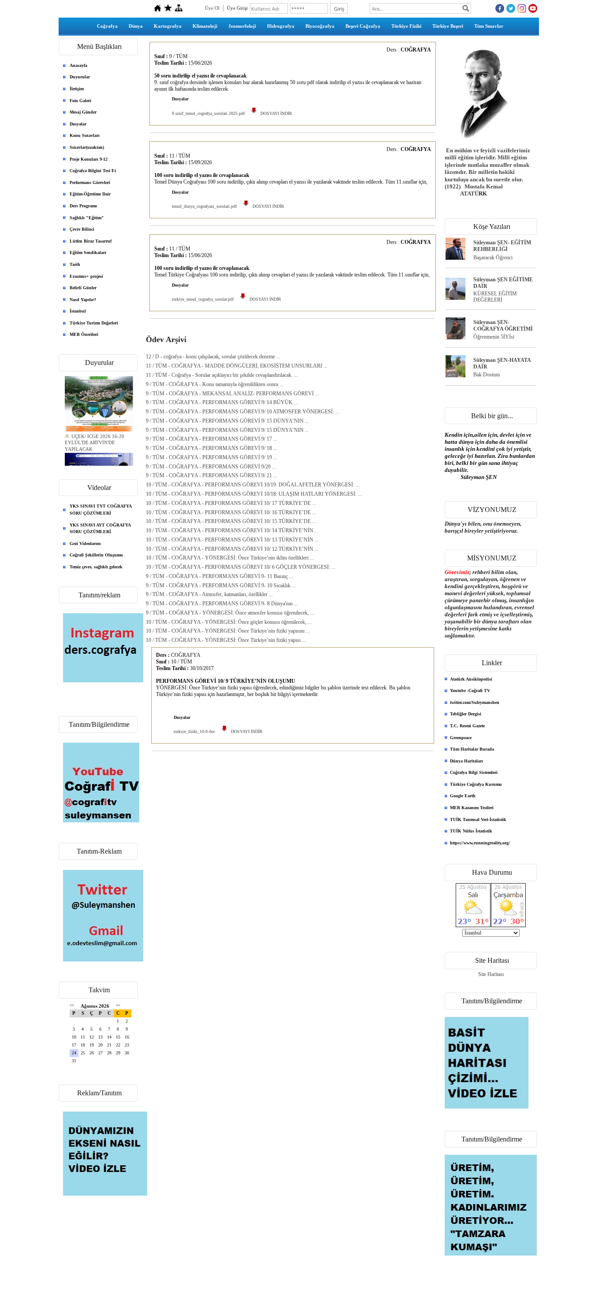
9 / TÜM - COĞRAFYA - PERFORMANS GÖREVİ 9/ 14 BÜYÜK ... (222, 402)
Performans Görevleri (90, 182)
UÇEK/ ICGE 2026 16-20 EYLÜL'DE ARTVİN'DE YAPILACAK (94, 439)
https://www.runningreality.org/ (480, 842)
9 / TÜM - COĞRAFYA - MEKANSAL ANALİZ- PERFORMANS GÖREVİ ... (232, 393)
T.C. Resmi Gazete (467, 725)
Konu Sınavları (85, 135)
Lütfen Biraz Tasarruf (90, 241)
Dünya (136, 26)
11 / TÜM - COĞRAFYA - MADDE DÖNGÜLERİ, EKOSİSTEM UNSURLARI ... (236, 366)
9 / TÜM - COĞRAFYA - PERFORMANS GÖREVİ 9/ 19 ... (211, 457)
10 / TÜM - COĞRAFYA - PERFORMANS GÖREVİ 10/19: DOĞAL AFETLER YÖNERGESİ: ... (253, 485)
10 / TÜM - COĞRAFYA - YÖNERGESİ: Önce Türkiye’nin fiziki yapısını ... (228, 631)
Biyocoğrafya (319, 26)
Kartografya (168, 26)
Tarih (75, 264)
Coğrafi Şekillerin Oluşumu (96, 554)
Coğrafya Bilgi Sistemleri (474, 772)
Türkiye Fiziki (406, 26)
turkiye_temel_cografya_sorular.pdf (203, 299)
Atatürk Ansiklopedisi (471, 679)
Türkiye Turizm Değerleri (94, 322)
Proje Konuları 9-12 (89, 159)
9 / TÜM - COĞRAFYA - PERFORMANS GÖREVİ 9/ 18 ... (211, 448)
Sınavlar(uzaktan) (87, 147)
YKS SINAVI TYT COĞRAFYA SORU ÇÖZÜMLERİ (101, 510)
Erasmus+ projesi (86, 276)
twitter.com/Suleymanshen (474, 702)
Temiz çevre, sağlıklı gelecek (96, 566)
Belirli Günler (83, 287)
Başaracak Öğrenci (493, 257)
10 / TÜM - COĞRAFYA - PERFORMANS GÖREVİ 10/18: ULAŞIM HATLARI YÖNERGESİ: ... (254, 494)
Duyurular (80, 76)
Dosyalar (78, 124)
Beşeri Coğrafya (363, 26)
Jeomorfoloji (242, 26)
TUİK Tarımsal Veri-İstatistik (478, 819)
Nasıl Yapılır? (83, 299)
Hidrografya (280, 26)
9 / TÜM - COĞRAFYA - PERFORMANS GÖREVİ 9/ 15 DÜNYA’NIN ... (227, 421)
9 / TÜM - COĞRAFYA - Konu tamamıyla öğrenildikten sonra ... (214, 384)
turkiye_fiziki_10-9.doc (194, 731)
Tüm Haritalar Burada (472, 749)
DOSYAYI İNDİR (275, 113)
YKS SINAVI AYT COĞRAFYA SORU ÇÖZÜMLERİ (100, 528)
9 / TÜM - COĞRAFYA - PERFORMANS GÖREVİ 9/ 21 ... (211, 475)
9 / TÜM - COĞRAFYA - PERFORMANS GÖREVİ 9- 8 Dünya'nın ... (222, 603)
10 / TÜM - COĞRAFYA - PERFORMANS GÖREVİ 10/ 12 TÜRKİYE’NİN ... (232, 549)
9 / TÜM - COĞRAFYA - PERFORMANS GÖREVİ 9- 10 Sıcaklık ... (221, 585)
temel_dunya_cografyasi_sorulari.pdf (204, 206)
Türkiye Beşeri (447, 26)
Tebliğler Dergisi (465, 713)
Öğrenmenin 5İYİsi (493, 337)
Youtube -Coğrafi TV (470, 690)
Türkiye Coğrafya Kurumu (476, 784)
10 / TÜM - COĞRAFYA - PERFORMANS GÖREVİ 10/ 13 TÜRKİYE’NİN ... (232, 540)
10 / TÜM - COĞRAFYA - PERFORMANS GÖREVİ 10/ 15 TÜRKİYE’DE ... (231, 521)
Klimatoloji (205, 26)
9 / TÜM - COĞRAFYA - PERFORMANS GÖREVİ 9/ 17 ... (211, 439)
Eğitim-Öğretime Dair (90, 194)
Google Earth (463, 795)
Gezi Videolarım (85, 543)
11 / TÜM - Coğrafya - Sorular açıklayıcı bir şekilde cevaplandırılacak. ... (222, 375)
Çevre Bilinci (82, 229)
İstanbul (78, 311)
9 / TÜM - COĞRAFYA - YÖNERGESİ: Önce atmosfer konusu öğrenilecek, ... (230, 613)
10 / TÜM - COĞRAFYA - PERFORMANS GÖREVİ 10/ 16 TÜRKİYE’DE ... (231, 512)
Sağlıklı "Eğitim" (87, 217)
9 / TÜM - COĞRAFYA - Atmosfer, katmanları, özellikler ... (209, 594)
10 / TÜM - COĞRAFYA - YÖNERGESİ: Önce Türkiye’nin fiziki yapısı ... (226, 640)
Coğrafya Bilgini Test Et (93, 170)
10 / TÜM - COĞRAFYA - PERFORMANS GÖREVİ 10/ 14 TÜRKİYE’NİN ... (232, 530)
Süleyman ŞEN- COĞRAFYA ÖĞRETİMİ (503, 325)
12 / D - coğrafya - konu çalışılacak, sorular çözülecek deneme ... (213, 357)
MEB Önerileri (84, 334)
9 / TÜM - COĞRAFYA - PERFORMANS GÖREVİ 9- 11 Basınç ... (219, 576)
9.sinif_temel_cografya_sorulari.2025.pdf (208, 113)
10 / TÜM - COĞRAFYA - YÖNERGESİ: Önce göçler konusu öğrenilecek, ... (229, 622)
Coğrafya (107, 26)
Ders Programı (83, 205)
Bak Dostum (486, 375)
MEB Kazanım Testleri (472, 807)
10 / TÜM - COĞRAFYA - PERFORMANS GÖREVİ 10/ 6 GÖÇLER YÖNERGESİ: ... (240, 567)
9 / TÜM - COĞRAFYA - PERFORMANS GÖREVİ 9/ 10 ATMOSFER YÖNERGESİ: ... (242, 412)
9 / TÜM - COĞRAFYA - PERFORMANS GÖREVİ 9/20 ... (211, 467)
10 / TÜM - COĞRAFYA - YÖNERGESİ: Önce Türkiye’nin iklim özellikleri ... (230, 558)
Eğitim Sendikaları (88, 252)
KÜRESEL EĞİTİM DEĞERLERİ (495, 297)
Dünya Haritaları (466, 761)
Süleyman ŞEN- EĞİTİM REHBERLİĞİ (502, 245)
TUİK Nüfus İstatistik (471, 831)
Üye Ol (212, 8)
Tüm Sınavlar (488, 26)
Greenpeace (461, 737)
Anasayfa (78, 65)
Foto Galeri (80, 100)
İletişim (77, 88)
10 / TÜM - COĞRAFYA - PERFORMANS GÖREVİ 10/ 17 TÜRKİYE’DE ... (231, 503)
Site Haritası (491, 974)
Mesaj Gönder (83, 112)
